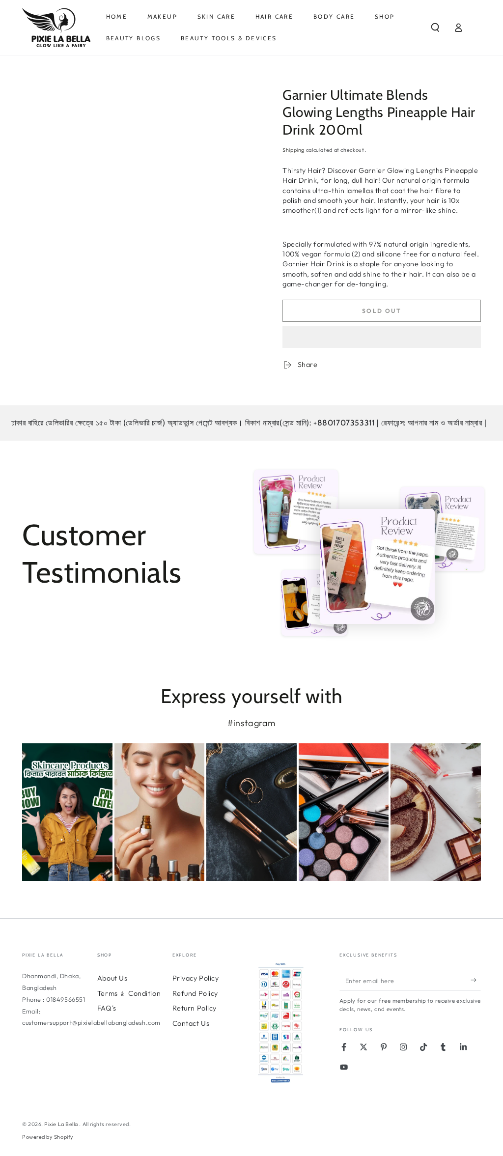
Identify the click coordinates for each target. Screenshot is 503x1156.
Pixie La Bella (61, 1124)
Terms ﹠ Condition (129, 993)
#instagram (251, 723)
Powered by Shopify (48, 1136)
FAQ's (106, 1008)
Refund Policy (195, 993)
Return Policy (194, 1008)
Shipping (293, 149)
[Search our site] (435, 27)
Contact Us (190, 1023)
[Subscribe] (476, 980)
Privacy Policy (195, 978)
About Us (112, 978)
